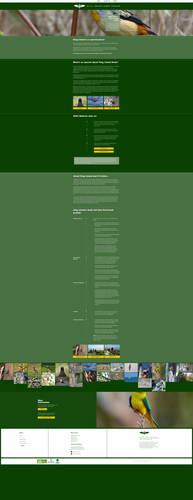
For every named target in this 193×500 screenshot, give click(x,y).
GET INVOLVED (22, 441)
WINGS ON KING (23, 439)
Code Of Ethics (73, 441)
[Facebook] (71, 453)
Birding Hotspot (74, 438)
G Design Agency (147, 461)
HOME (21, 435)
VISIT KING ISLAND (23, 443)
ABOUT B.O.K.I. (22, 437)
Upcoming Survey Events (75, 435)
